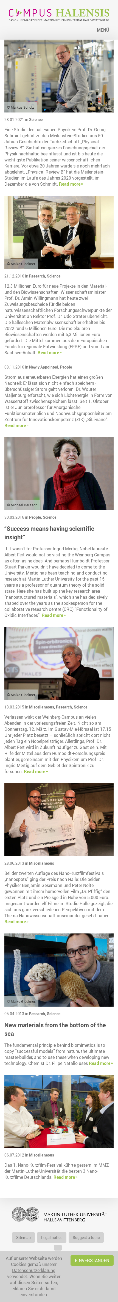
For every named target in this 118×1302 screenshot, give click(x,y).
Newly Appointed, (44, 367)
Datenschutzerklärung (33, 1270)
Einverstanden (92, 1260)
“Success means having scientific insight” (49, 532)
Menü (103, 30)
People (66, 367)
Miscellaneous (41, 863)
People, (36, 517)
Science (36, 119)
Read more (69, 184)
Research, (38, 276)
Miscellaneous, (42, 707)
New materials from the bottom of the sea (55, 1029)
